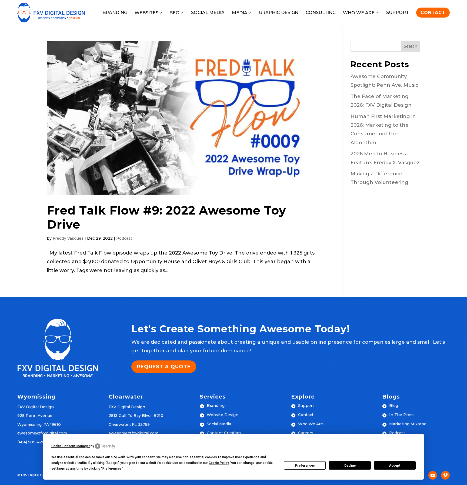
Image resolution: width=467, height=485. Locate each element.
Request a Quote (164, 367)
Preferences (305, 465)
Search (410, 46)
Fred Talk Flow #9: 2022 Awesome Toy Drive (166, 217)
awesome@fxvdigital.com (42, 433)
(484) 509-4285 (31, 442)
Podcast (124, 238)
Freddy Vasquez (68, 238)
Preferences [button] (112, 468)
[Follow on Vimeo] (445, 475)
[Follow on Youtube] (432, 475)
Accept (395, 465)
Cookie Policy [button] (219, 463)
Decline (350, 465)
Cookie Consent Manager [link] (70, 446)
